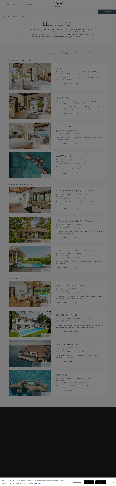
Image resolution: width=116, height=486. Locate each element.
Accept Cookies (100, 482)
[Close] (113, 482)
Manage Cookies (77, 482)
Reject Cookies (88, 482)
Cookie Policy (39, 483)
